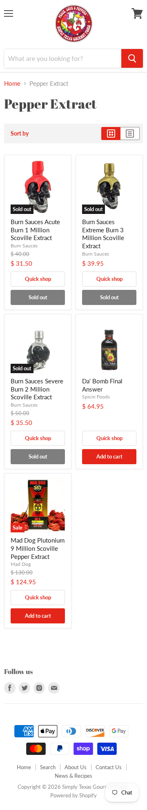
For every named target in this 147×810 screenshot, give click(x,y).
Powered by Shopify (73, 795)
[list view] (130, 133)
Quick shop (38, 279)
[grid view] (110, 133)
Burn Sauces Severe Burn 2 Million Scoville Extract (37, 389)
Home (12, 83)
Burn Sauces (24, 246)
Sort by (20, 133)
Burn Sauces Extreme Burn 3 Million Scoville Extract (103, 233)
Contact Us (109, 767)
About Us (76, 767)
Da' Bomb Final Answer (102, 385)
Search (48, 767)
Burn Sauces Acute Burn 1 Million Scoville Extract (35, 229)
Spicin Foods (96, 397)
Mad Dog (21, 564)
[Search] (132, 58)
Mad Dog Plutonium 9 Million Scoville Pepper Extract (38, 548)
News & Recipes (73, 775)
